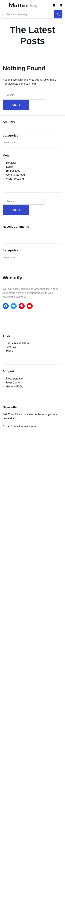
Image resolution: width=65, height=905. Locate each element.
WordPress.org (15, 178)
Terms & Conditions (17, 342)
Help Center (13, 382)
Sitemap (11, 346)
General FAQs (14, 386)
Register (11, 162)
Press (9, 350)
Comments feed (15, 174)
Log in (10, 166)
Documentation (15, 378)
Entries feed (13, 170)
